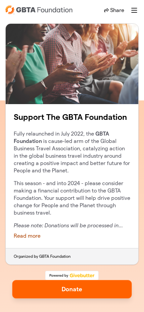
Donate (72, 289)
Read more (27, 236)
